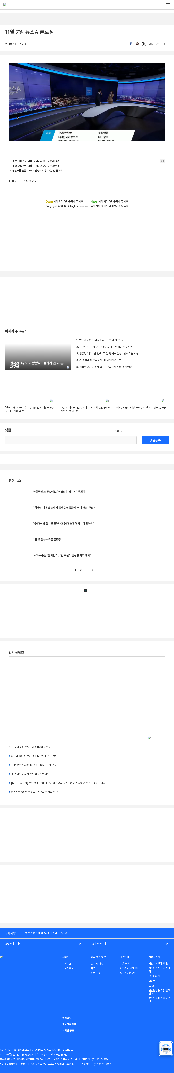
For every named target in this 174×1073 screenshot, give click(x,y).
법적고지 (66, 1017)
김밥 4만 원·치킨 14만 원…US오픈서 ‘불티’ (34, 765)
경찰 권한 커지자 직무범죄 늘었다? (29, 774)
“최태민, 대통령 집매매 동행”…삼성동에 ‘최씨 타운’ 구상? (64, 507)
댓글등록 (155, 440)
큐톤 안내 (96, 968)
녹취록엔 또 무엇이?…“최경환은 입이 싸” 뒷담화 (59, 491)
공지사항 (10, 933)
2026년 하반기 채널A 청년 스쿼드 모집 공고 (47, 933)
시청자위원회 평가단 (159, 963)
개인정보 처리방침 (129, 968)
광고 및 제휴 (97, 963)
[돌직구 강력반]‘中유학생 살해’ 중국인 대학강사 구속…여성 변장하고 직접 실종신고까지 (58, 783)
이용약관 (124, 963)
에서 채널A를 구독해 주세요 (65, 201)
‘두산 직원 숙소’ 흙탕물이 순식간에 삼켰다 (30, 747)
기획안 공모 (68, 1030)
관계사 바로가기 (100, 943)
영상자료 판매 (69, 1024)
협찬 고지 (96, 973)
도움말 (152, 985)
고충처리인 (154, 976)
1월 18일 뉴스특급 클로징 (47, 539)
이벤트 (152, 981)
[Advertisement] (87, 894)
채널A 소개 (68, 963)
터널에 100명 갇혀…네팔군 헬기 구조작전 (33, 756)
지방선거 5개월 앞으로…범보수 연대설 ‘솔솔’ (35, 792)
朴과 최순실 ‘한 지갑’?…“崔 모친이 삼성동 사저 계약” (62, 555)
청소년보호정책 (127, 973)
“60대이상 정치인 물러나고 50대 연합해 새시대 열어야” (63, 523)
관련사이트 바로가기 (15, 943)
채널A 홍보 (68, 968)
